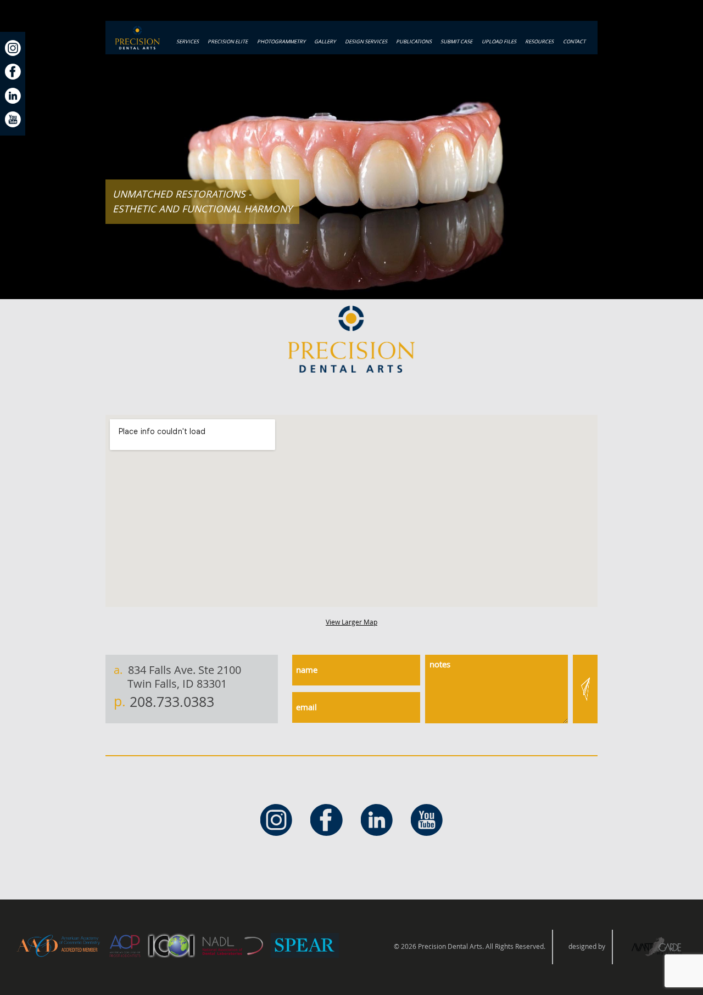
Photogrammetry (281, 41)
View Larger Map (351, 622)
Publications (414, 41)
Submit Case (456, 41)
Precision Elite (228, 41)
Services (187, 41)
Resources (539, 41)
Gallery (325, 41)
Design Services (366, 41)
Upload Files (499, 41)
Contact (574, 41)
